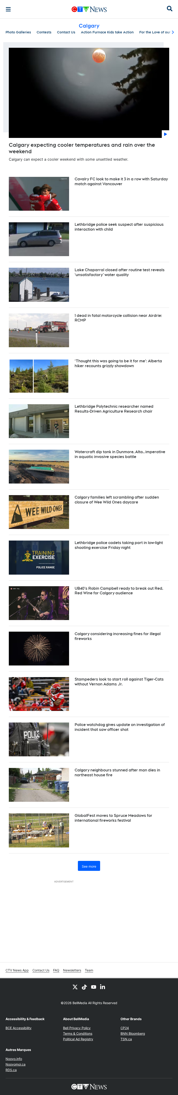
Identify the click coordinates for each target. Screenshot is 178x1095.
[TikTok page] (84, 987)
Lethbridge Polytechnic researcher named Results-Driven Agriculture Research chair (114, 409)
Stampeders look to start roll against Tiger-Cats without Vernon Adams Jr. (119, 681)
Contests (44, 32)
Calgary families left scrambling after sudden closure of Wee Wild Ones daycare (117, 499)
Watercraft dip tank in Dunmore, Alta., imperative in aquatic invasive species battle (120, 454)
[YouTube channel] (93, 987)
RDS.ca (11, 1070)
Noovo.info (14, 1059)
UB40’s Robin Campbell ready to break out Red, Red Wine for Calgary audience (119, 590)
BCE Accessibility (19, 1028)
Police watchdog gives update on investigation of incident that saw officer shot (120, 727)
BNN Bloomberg (133, 1033)
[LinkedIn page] (103, 987)
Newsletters (72, 970)
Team (89, 970)
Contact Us (66, 32)
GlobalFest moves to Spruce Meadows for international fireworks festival (113, 818)
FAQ (56, 970)
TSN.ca (126, 1039)
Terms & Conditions (77, 1033)
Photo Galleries (18, 32)
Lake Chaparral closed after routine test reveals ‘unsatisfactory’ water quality (120, 272)
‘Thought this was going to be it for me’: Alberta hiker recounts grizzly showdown (118, 363)
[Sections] (8, 9)
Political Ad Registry (78, 1039)
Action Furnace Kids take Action (107, 32)
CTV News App (17, 970)
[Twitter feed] (75, 987)
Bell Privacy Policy (77, 1028)
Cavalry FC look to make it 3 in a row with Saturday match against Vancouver (121, 181)
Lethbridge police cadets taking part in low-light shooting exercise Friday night (119, 545)
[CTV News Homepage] (89, 9)
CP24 (125, 1028)
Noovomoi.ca (15, 1064)
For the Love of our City (158, 32)
